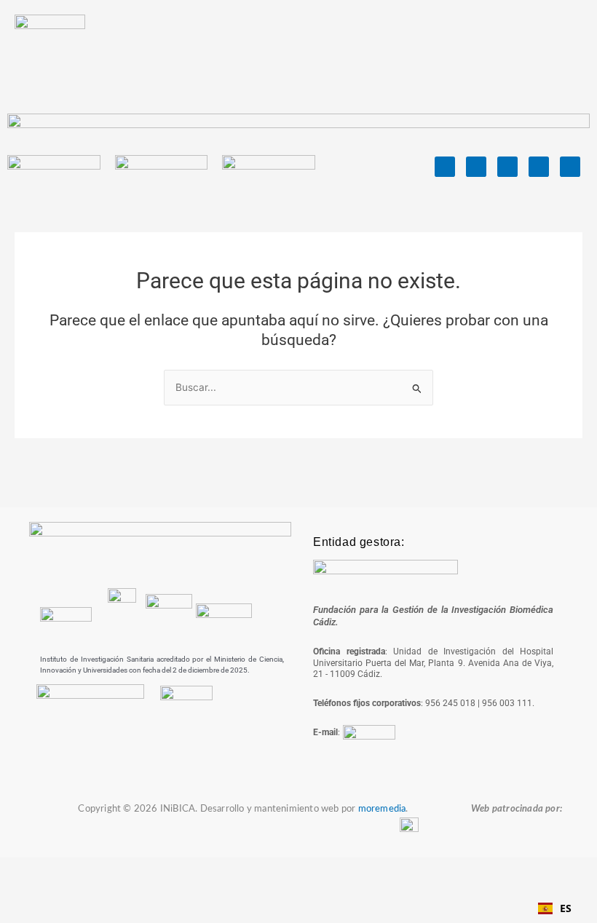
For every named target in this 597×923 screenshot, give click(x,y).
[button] (523, 51)
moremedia (382, 809)
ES (566, 908)
